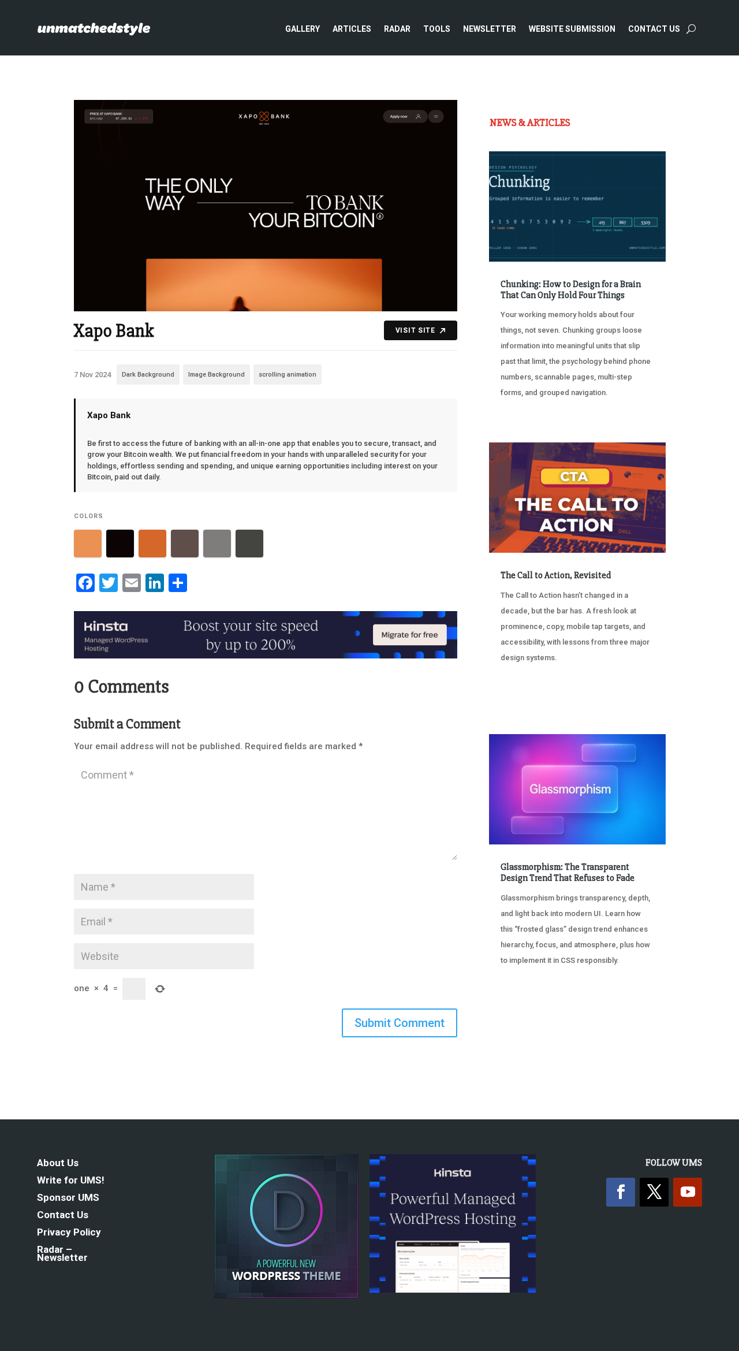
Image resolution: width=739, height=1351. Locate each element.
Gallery (302, 29)
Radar (397, 29)
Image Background (216, 374)
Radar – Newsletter (62, 1254)
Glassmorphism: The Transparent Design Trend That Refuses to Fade (568, 872)
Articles (352, 29)
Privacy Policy (69, 1233)
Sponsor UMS (68, 1198)
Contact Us (654, 29)
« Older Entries (527, 1019)
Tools (436, 29)
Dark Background (148, 374)
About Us (58, 1163)
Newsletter (489, 29)
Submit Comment (399, 1023)
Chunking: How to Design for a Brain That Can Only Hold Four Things (571, 289)
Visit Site (415, 330)
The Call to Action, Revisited (556, 575)
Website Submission (572, 29)
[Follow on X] (654, 1192)
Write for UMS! (70, 1181)
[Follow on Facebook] (620, 1192)
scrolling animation (287, 374)
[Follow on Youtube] (687, 1192)
